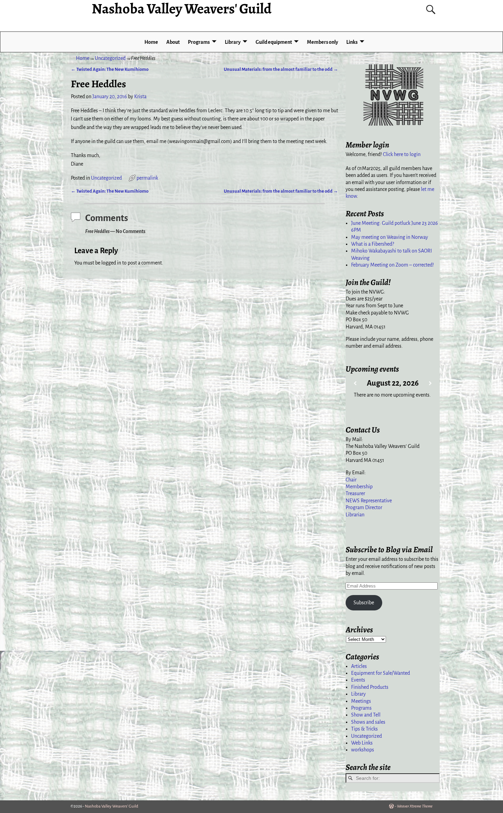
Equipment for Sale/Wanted (380, 673)
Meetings (361, 701)
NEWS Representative (369, 500)
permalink (147, 178)
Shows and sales (368, 722)
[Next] (430, 383)
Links (352, 42)
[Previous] (355, 383)
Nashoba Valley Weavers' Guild (111, 806)
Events (358, 680)
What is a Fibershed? (372, 244)
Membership (359, 486)
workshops (362, 749)
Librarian (355, 514)
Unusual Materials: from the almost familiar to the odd (281, 69)
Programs (199, 42)
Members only (322, 42)
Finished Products (369, 687)
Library (233, 42)
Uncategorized (110, 58)
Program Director (364, 507)
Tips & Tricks (364, 729)
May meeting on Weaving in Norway (389, 237)
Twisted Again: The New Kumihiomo (110, 69)
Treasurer (355, 493)
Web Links (362, 743)
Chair (351, 479)
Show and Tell (366, 715)
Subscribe (363, 602)
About (173, 42)
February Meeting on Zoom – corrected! (392, 265)
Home (151, 42)
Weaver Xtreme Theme (415, 806)
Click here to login (402, 154)
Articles (359, 666)
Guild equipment (274, 42)
